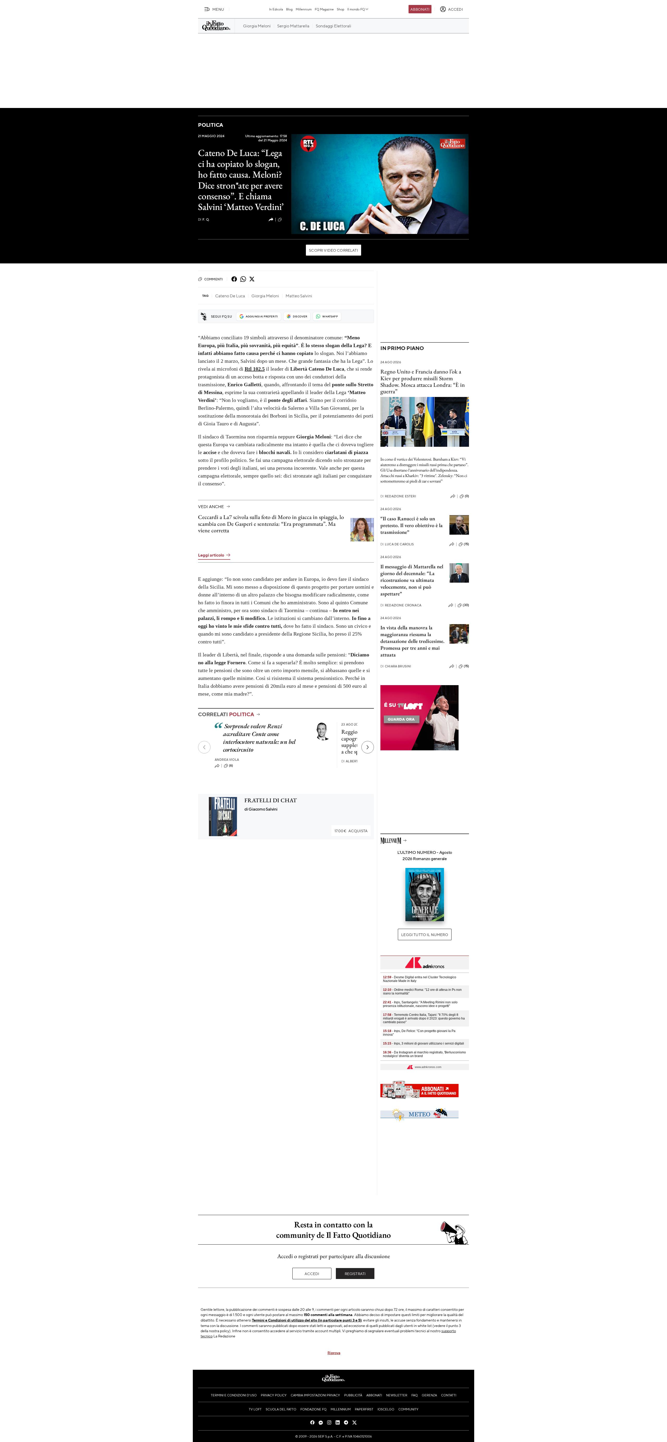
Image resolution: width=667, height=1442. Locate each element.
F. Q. (203, 219)
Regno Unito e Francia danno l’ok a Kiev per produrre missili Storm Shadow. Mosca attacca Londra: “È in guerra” (422, 381)
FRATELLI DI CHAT (270, 800)
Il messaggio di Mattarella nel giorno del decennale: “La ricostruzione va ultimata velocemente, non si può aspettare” (411, 580)
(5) (285, 219)
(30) (466, 605)
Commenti (213, 279)
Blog (289, 9)
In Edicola (276, 9)
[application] (380, 184)
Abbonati (419, 9)
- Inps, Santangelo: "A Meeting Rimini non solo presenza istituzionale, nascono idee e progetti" (420, 1004)
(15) (466, 544)
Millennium (304, 9)
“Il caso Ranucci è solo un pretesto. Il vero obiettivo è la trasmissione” (411, 525)
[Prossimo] (367, 747)
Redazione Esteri (398, 496)
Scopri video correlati (333, 250)
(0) (467, 496)
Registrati (355, 1273)
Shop (340, 9)
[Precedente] (204, 747)
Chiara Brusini (395, 666)
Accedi (312, 1273)
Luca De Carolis (397, 544)
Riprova (334, 1352)
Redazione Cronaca (400, 605)
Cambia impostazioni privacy (315, 1395)
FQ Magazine (324, 9)
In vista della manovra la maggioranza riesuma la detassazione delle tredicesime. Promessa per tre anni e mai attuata (412, 641)
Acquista (351, 830)
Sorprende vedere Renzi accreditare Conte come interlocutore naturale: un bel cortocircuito (259, 737)
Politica (210, 125)
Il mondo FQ (356, 9)
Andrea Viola (227, 760)
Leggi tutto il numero (424, 934)
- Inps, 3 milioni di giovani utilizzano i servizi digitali (423, 1043)
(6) (231, 765)
